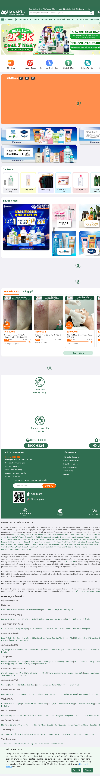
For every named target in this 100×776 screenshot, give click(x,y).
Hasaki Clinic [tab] (11, 291)
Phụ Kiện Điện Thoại (38, 725)
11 (68, 53)
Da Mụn (51, 704)
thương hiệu (46, 19)
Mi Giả (96, 716)
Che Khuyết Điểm (49, 662)
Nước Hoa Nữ (6, 610)
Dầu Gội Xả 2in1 (32, 673)
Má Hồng (60, 662)
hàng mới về (59, 19)
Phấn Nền (21, 662)
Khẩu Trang (31, 694)
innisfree (57, 547)
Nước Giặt (93, 725)
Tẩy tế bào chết (69, 9)
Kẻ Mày (91, 662)
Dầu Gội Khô (20, 673)
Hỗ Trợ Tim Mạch (21, 629)
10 (65, 53)
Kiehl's (87, 9)
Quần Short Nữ (88, 734)
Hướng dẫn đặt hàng (13, 470)
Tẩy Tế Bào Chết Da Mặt (33, 650)
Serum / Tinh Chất (72, 650)
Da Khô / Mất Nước (29, 704)
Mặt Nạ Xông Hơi (56, 694)
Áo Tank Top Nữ (53, 734)
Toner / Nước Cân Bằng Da (54, 650)
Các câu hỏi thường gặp (15, 463)
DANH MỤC (9, 19)
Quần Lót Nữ (76, 734)
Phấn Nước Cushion (33, 662)
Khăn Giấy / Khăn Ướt (21, 638)
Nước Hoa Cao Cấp (49, 610)
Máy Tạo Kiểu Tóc (9, 675)
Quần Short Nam (57, 744)
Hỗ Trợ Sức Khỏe (35, 629)
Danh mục (8, 169)
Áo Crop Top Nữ (7, 734)
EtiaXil (64, 547)
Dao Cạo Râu (57, 638)
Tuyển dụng (68, 471)
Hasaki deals (22, 19)
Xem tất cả (78, 353)
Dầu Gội (4, 673)
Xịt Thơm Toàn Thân (33, 610)
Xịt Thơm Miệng (72, 619)
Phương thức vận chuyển (15, 473)
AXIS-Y (31, 549)
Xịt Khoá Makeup (80, 662)
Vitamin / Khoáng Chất (46, 716)
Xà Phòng (13, 685)
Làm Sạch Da (80, 189)
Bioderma (80, 9)
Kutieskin (17, 549)
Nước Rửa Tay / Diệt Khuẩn (88, 694)
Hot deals (34, 19)
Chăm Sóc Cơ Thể (63, 190)
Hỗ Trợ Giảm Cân (30, 716)
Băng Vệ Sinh (6, 638)
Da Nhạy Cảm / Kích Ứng (64, 704)
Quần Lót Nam (44, 744)
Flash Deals (11, 78)
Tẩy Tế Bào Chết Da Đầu (57, 673)
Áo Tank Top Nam (30, 744)
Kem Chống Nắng (35, 9)
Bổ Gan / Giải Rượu (50, 629)
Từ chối (76, 770)
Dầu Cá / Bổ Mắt (65, 629)
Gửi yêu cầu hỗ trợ (12, 466)
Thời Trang (45, 189)
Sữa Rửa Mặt (57, 9)
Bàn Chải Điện (85, 619)
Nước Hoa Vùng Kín (65, 610)
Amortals (9, 549)
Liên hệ (66, 474)
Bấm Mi (90, 716)
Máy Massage (43, 694)
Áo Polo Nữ (31, 734)
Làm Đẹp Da (6, 716)
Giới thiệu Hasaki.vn (71, 457)
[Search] (91, 13)
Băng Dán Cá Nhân (8, 694)
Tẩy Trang (47, 9)
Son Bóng (5, 664)
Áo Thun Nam (18, 744)
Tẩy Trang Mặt (6, 650)
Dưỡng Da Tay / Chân (54, 685)
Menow (25, 549)
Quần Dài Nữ (65, 734)
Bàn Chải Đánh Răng (9, 619)
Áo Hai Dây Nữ (20, 734)
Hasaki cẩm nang (70, 467)
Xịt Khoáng (84, 650)
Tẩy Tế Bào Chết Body (26, 685)
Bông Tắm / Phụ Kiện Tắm (19, 725)
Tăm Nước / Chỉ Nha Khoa (55, 619)
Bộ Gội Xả (43, 673)
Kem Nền (12, 662)
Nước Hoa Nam (19, 610)
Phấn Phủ (69, 662)
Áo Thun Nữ (41, 734)
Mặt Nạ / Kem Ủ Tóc (75, 673)
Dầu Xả (11, 673)
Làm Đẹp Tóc (17, 716)
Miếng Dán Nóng (80, 638)
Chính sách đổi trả (12, 477)
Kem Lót (4, 662)
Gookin (70, 547)
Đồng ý (88, 770)
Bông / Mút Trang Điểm (19, 640)
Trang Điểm (28, 189)
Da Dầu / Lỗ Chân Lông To (11, 704)
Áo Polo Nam (6, 744)
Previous (4, 39)
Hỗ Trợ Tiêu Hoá (7, 629)
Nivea (24, 547)
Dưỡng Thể (40, 685)
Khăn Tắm (5, 725)
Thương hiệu (10, 200)
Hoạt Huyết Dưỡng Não (81, 629)
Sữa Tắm (4, 685)
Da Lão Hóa (42, 704)
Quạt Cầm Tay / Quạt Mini (56, 725)
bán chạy (71, 19)
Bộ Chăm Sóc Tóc (23, 675)
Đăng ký (49, 485)
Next (46, 227)
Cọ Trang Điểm (29, 664)
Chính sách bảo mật (71, 460)
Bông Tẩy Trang (16, 664)
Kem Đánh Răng (24, 619)
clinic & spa (82, 19)
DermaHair (94, 19)
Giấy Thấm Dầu (42, 664)
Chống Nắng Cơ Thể (71, 685)
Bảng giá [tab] (28, 291)
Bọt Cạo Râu (68, 638)
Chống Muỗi (21, 694)
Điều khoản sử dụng (71, 464)
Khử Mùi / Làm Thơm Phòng (40, 638)
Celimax (77, 547)
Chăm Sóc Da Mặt (11, 190)
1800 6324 (36, 445)
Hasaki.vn (70, 562)
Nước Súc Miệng (38, 619)
